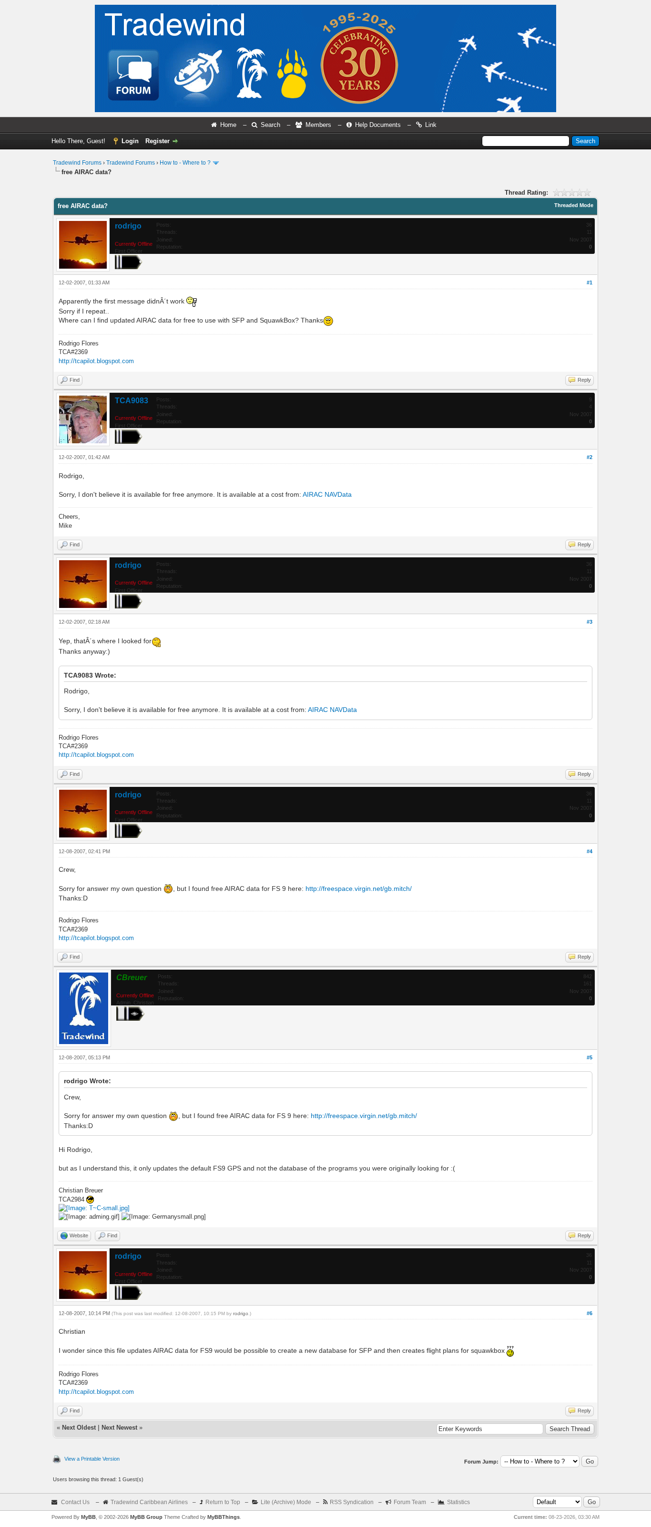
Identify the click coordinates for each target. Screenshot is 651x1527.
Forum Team (410, 1502)
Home (228, 124)
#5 (589, 1057)
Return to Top (222, 1502)
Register (157, 141)
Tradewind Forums (77, 162)
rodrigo (128, 226)
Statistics (458, 1502)
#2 (589, 457)
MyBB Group (146, 1517)
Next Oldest (79, 1427)
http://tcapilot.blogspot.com (96, 361)
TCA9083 (131, 401)
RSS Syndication (352, 1502)
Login (130, 141)
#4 (589, 851)
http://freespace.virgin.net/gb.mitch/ (358, 888)
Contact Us (75, 1502)
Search (270, 124)
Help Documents (378, 124)
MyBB (88, 1517)
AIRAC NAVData (327, 494)
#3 (589, 622)
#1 (589, 282)
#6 (589, 1313)
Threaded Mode (573, 205)
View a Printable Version (92, 1459)
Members (318, 124)
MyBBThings (223, 1517)
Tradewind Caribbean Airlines (149, 1502)
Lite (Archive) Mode (286, 1502)
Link (431, 124)
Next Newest (119, 1427)
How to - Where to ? (185, 162)
